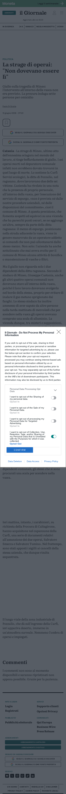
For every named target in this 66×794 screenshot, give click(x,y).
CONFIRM (20, 450)
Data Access (33, 461)
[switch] (53, 397)
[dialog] (33, 397)
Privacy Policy (51, 461)
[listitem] (33, 390)
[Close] (60, 333)
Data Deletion (15, 461)
